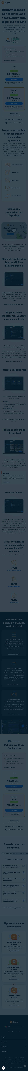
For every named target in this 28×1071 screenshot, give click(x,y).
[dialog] (14, 535)
